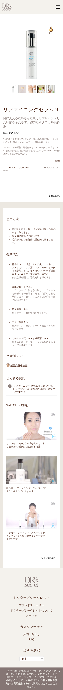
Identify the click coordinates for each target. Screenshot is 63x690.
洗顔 (14, 229)
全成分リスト (16, 355)
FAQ (31, 639)
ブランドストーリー (31, 605)
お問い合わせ (31, 634)
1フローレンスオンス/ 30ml (16, 167)
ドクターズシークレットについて (31, 610)
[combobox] (31, 658)
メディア (31, 615)
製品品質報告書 (18, 365)
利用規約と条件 (22, 683)
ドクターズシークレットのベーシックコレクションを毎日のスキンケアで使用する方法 (25, 536)
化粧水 (22, 229)
